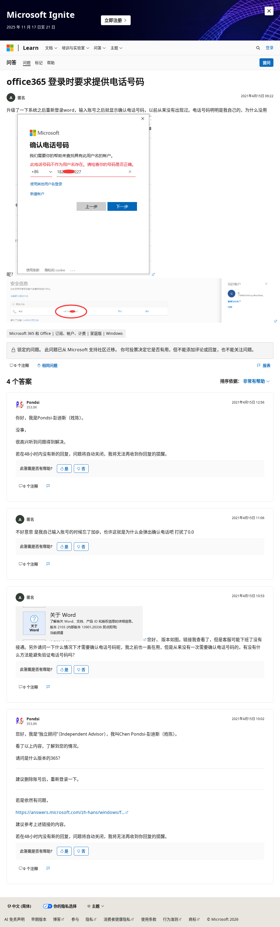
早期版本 (38, 919)
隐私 (89, 919)
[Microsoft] (10, 47)
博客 (57, 919)
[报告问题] (48, 486)
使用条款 (148, 919)
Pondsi (33, 402)
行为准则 (170, 919)
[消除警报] (269, 11)
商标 (192, 919)
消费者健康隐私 (117, 919)
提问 (266, 62)
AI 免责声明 (14, 919)
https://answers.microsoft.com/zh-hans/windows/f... (70, 812)
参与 (75, 919)
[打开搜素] (258, 48)
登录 (269, 47)
